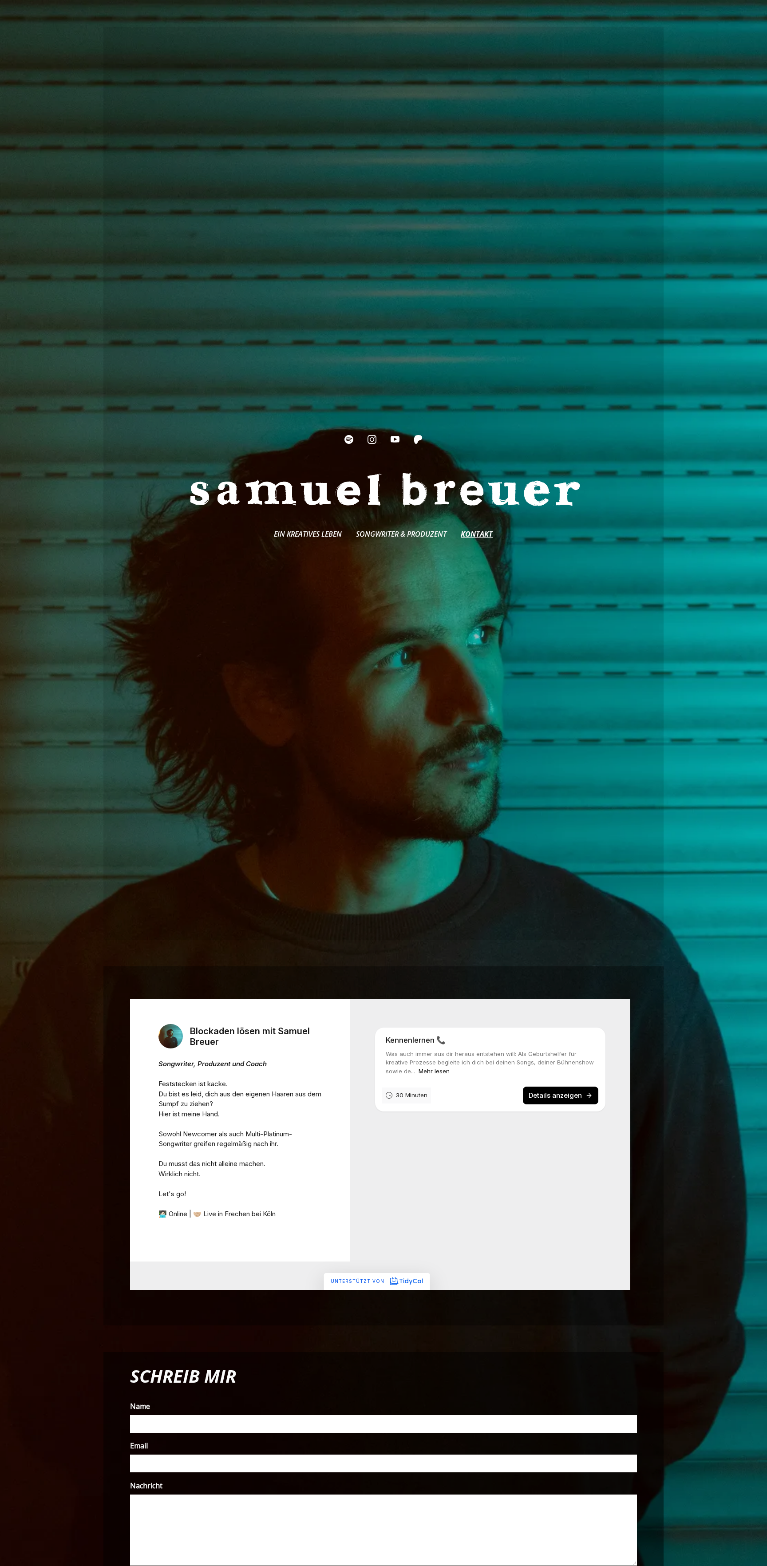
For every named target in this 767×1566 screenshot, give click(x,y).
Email (139, 1446)
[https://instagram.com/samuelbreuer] (372, 439)
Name (140, 1406)
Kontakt (477, 534)
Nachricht (146, 1486)
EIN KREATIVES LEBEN (308, 534)
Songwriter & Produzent (401, 534)
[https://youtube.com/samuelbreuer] (395, 439)
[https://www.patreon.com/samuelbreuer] (418, 439)
